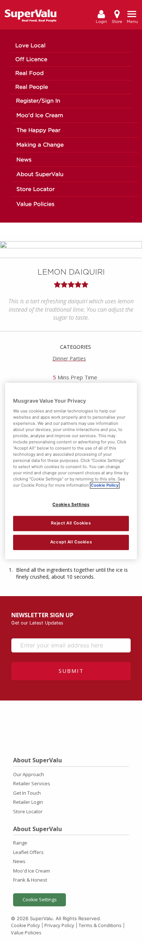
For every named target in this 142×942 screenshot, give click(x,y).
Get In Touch (27, 793)
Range (20, 842)
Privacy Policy (59, 925)
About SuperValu (39, 174)
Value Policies (35, 204)
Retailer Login (28, 802)
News (23, 159)
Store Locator (35, 189)
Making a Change (40, 145)
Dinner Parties (69, 358)
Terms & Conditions (100, 925)
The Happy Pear (38, 130)
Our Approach (28, 774)
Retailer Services (31, 783)
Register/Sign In (38, 101)
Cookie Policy (25, 925)
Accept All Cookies (71, 542)
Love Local (30, 45)
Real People (31, 87)
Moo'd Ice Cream (31, 870)
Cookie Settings (40, 899)
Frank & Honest (30, 880)
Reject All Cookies (71, 523)
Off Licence (31, 59)
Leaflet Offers (28, 852)
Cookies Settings (70, 504)
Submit (71, 670)
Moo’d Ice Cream (39, 115)
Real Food (29, 73)
